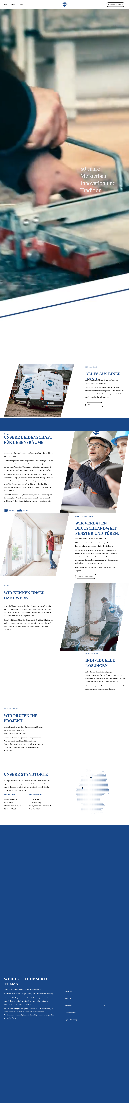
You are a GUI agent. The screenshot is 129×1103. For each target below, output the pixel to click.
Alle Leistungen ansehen (94, 404)
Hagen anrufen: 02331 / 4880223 (115, 4)
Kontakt (21, 4)
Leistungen (12, 4)
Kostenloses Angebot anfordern (86, 576)
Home (5, 4)
